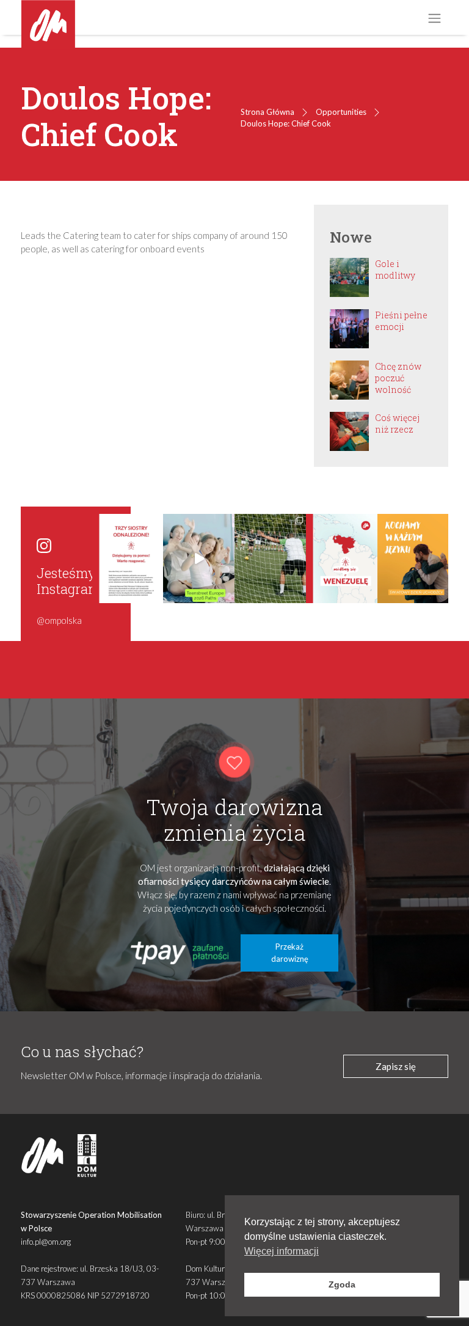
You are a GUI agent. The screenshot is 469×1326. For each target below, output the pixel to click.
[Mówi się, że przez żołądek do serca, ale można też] (270, 558)
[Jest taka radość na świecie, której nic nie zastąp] (198, 558)
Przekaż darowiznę (289, 953)
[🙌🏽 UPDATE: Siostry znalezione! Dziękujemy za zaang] (128, 558)
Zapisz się (396, 1066)
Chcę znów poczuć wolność (398, 378)
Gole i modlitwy (395, 269)
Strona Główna (267, 112)
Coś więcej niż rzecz (397, 423)
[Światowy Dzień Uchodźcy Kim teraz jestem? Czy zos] (413, 558)
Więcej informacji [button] (281, 1251)
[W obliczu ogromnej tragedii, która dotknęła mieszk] (341, 558)
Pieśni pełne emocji (401, 320)
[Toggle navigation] (434, 18)
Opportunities (341, 112)
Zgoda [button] (342, 1284)
